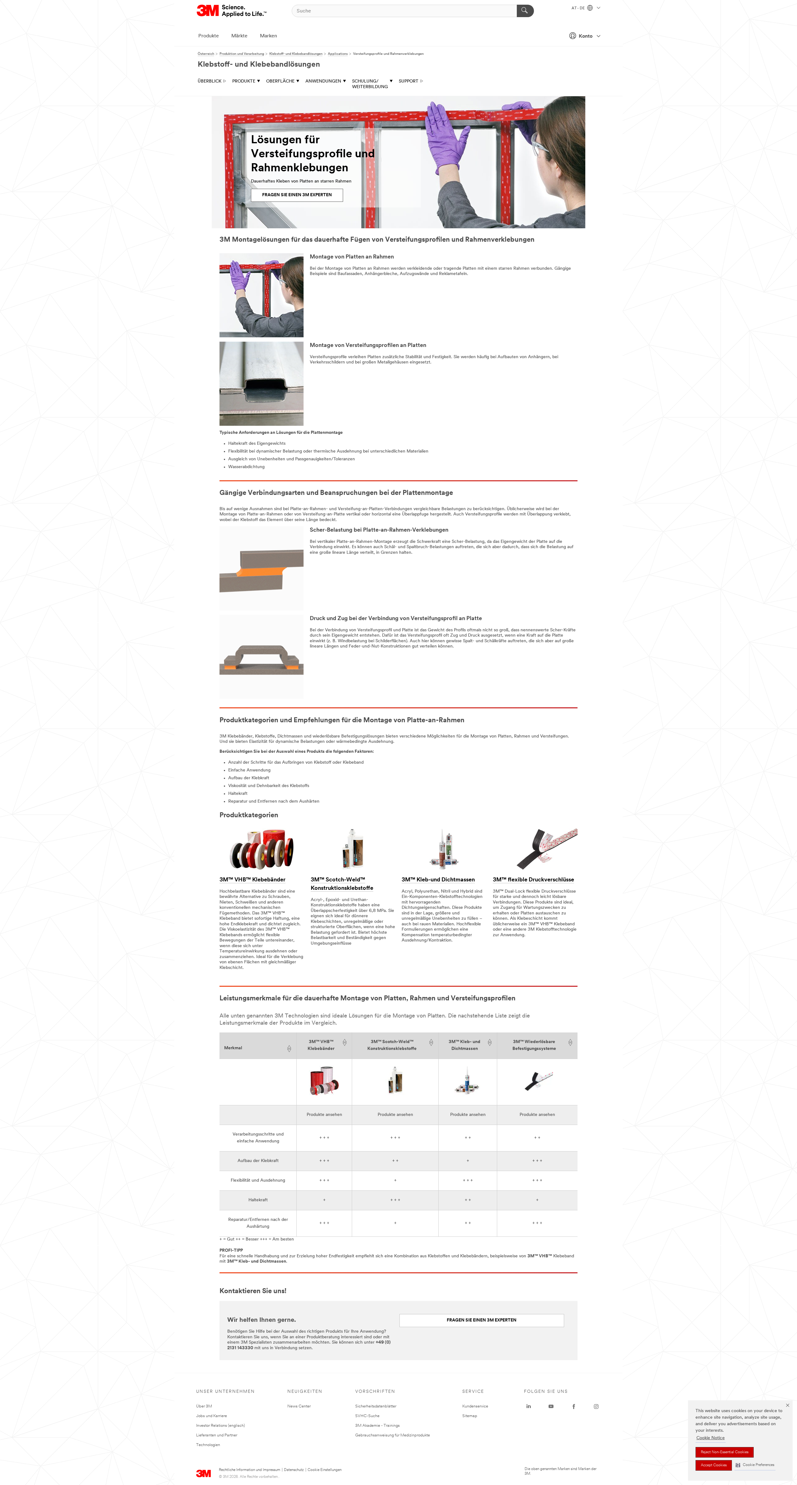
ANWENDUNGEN (323, 81)
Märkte (239, 36)
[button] (755, 1465)
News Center (299, 1406)
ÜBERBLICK (209, 81)
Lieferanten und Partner (216, 1435)
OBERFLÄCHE (280, 81)
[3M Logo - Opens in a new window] (232, 11)
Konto (586, 36)
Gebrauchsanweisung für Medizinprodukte (392, 1435)
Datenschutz (294, 1470)
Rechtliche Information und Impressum (249, 1470)
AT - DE (579, 8)
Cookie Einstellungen (325, 1470)
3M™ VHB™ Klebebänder (252, 880)
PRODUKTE (243, 81)
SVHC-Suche (367, 1416)
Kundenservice (475, 1406)
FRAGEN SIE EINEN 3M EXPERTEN (297, 195)
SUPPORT (408, 81)
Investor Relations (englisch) (220, 1426)
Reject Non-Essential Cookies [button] (724, 1452)
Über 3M (204, 1406)
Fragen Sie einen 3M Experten (481, 1320)
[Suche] (525, 11)
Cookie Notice (710, 1438)
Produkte (208, 36)
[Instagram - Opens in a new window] (596, 1406)
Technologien (208, 1445)
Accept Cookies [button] (714, 1465)
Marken (268, 36)
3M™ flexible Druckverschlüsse (533, 880)
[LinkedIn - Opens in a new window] (528, 1406)
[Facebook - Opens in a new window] (573, 1406)
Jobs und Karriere (211, 1416)
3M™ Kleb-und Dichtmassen (438, 880)
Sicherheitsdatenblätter (375, 1406)
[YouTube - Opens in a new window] (551, 1406)
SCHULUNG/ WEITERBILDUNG (370, 84)
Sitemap (469, 1416)
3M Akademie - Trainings (377, 1426)
